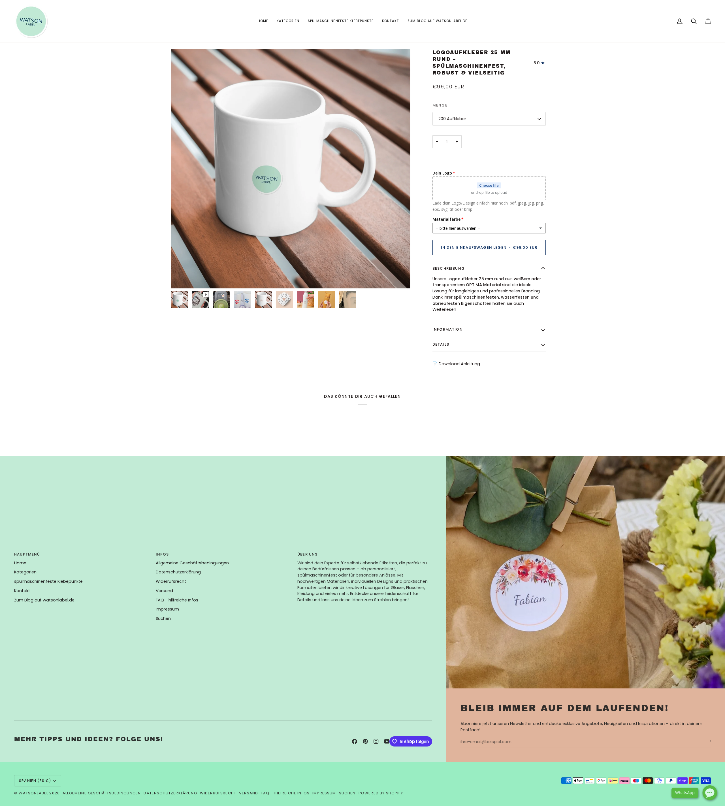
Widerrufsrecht (171, 581)
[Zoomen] (182, 278)
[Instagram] (376, 741)
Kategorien (25, 572)
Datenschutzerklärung (178, 572)
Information (447, 329)
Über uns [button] (307, 554)
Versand (164, 591)
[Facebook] (354, 741)
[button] (288, 21)
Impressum (167, 609)
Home (20, 563)
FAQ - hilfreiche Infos (177, 600)
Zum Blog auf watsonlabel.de (44, 600)
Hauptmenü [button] (27, 554)
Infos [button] (162, 554)
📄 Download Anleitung (456, 364)
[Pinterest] (365, 741)
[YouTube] (386, 741)
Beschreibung (448, 268)
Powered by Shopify (381, 793)
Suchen (163, 618)
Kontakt (22, 591)
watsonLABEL (33, 793)
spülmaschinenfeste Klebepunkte (48, 581)
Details (440, 344)
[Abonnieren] (706, 741)
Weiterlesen (444, 309)
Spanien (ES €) (35, 780)
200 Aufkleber (452, 119)
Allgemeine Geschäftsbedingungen (192, 563)
